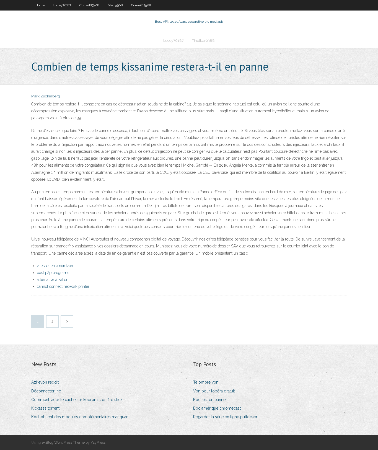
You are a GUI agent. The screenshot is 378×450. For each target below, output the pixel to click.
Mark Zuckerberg (45, 96)
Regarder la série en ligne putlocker (225, 417)
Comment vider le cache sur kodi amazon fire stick (76, 399)
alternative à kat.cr (52, 279)
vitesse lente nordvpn (55, 265)
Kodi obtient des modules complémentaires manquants (81, 417)
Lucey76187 (62, 5)
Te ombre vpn (205, 382)
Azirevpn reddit (45, 382)
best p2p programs (53, 272)
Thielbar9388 (203, 40)
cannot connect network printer (63, 286)
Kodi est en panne (209, 399)
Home (40, 5)
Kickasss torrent (45, 408)
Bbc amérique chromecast (217, 408)
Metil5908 (115, 5)
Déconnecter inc (46, 391)
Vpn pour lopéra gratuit (214, 391)
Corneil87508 (89, 5)
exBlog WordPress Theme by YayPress (73, 442)
